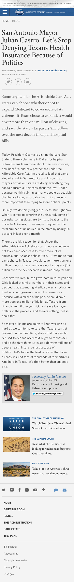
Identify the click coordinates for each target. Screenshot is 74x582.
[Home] (40, 14)
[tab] (4, 12)
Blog (16, 21)
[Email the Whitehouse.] (65, 490)
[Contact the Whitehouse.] (54, 490)
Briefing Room (14, 509)
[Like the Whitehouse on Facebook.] (19, 490)
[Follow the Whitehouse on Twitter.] (4, 490)
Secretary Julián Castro (52, 70)
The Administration (18, 522)
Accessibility (11, 553)
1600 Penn (10, 535)
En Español (10, 546)
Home (5, 21)
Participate (12, 529)
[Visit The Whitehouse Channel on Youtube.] (35, 490)
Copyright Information (16, 560)
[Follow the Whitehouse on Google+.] (27, 490)
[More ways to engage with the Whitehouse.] (43, 490)
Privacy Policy (12, 567)
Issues (8, 515)
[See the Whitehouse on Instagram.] (12, 490)
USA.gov (9, 574)
